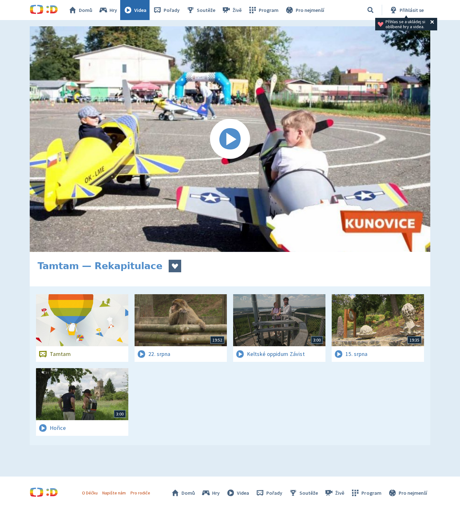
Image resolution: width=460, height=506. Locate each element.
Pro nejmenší (310, 10)
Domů (85, 10)
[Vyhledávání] (370, 10)
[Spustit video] (230, 139)
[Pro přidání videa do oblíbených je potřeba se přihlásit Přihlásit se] (175, 266)
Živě (237, 10)
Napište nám (113, 493)
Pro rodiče (140, 493)
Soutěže (206, 10)
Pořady (172, 10)
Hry (113, 10)
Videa (140, 10)
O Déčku (90, 493)
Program (269, 10)
